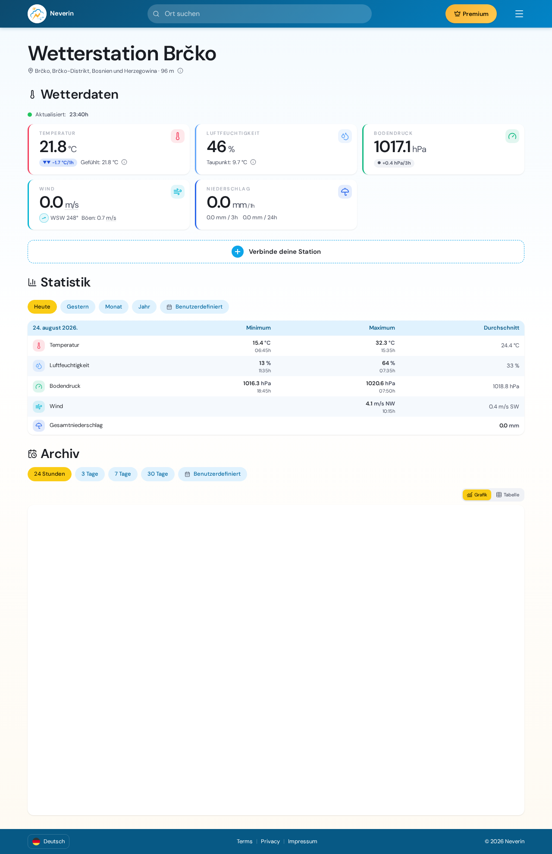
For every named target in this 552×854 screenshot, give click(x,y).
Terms (245, 841)
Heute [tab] (42, 306)
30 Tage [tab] (157, 473)
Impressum (302, 841)
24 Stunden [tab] (49, 473)
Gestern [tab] (78, 306)
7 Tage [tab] (123, 473)
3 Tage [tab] (90, 473)
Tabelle (511, 495)
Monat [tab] (113, 306)
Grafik (480, 495)
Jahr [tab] (144, 306)
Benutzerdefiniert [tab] (199, 306)
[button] (514, 13)
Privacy (270, 841)
